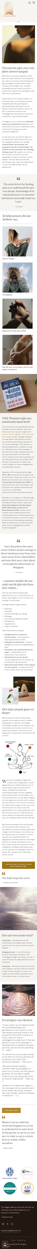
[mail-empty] (12, 1224)
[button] (34, 2)
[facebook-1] (8, 1224)
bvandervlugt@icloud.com (11, 1230)
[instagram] (3, 1224)
